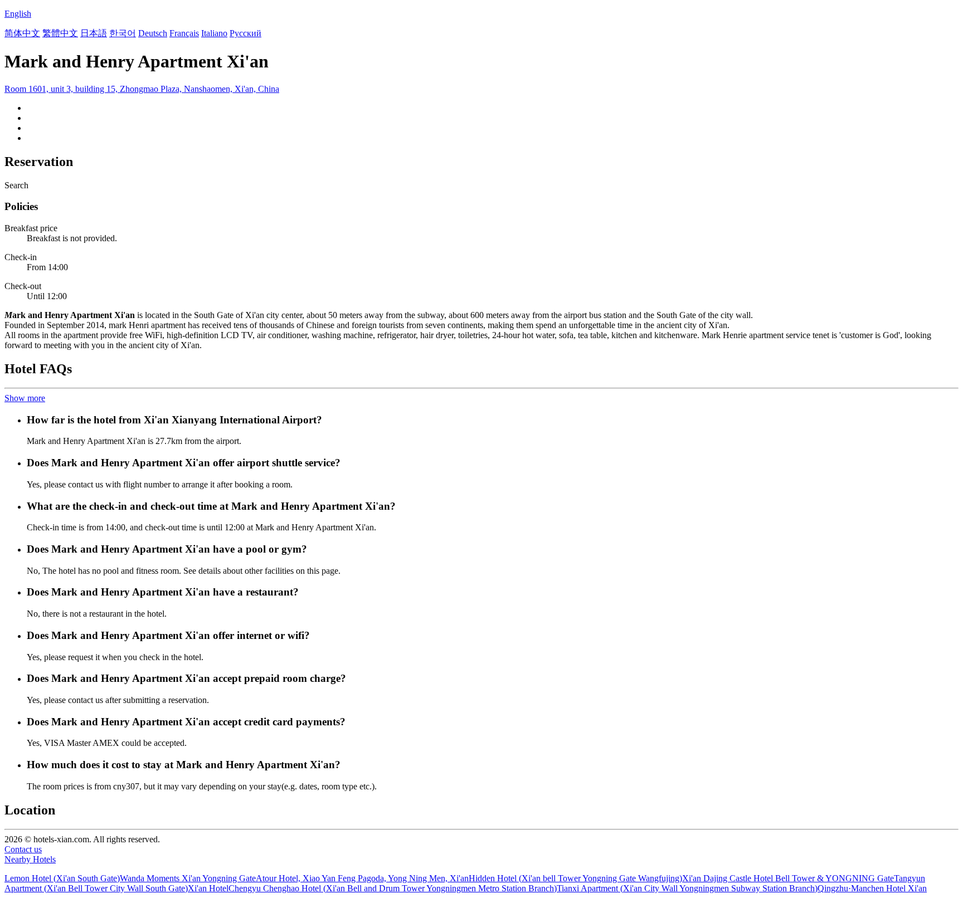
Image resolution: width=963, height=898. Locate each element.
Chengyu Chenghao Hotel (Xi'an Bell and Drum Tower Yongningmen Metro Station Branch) (392, 888)
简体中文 (22, 33)
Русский (245, 33)
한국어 (122, 33)
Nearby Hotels (30, 859)
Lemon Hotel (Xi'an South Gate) (62, 878)
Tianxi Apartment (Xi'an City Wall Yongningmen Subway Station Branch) (687, 888)
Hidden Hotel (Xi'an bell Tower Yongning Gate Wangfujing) (575, 878)
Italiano (214, 33)
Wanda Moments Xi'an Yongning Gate (188, 878)
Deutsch (152, 33)
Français (184, 33)
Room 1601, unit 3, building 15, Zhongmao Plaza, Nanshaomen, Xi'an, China (141, 89)
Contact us (23, 849)
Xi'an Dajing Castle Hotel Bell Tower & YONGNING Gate (788, 878)
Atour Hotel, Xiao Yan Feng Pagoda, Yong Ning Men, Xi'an (362, 878)
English (17, 13)
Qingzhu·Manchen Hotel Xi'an (872, 888)
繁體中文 (60, 33)
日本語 (93, 33)
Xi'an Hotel (208, 888)
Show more (24, 398)
